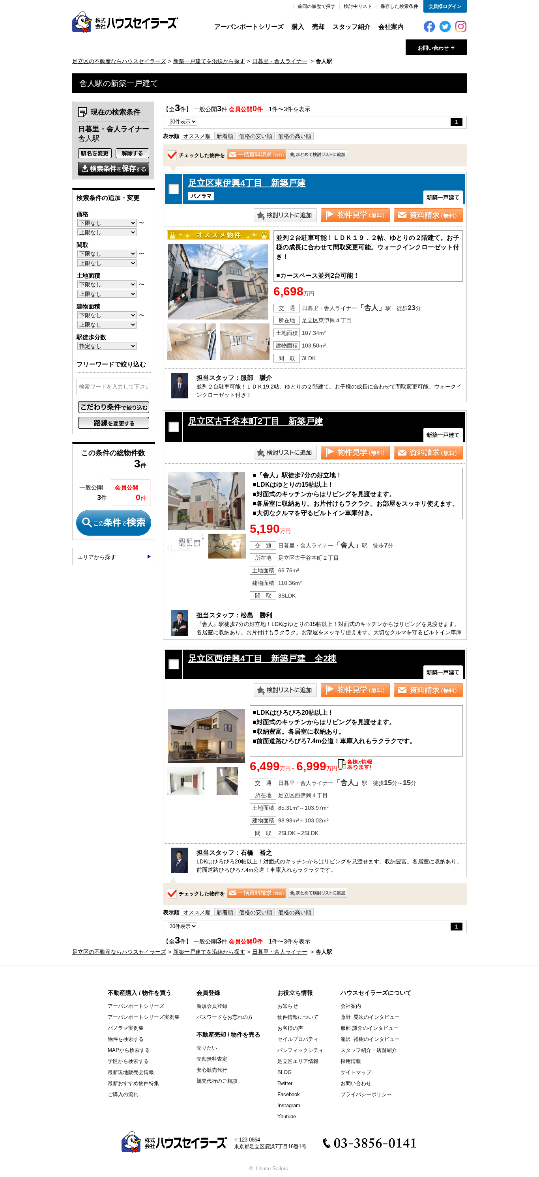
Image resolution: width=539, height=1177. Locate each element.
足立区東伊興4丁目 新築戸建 (247, 183)
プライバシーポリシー (366, 1094)
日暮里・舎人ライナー (279, 61)
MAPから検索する (129, 1050)
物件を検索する (126, 1039)
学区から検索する (128, 1061)
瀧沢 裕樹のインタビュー (370, 1039)
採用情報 (351, 1061)
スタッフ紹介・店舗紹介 (369, 1050)
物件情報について (297, 1017)
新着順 (225, 136)
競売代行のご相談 (217, 1081)
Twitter (284, 1083)
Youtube (286, 1116)
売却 (318, 26)
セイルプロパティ (297, 1039)
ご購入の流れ (123, 1094)
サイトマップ (356, 1072)
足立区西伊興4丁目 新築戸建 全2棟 (262, 658)
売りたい (207, 1048)
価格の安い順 (255, 136)
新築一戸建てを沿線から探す (209, 61)
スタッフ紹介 (352, 26)
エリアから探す (96, 557)
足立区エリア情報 (297, 1061)
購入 (298, 26)
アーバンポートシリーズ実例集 (144, 1017)
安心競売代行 (212, 1070)
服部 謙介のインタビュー (370, 1028)
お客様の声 (290, 1028)
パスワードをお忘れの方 (225, 1017)
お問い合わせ (356, 1083)
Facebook (288, 1094)
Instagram (288, 1105)
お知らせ (287, 1006)
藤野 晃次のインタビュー (370, 1017)
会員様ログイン (445, 6)
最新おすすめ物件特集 (133, 1083)
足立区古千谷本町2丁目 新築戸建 (255, 421)
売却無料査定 (212, 1059)
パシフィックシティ (300, 1050)
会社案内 (391, 26)
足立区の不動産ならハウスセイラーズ (119, 61)
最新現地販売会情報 (131, 1072)
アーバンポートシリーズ (249, 26)
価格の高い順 (294, 136)
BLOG (284, 1072)
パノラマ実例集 (126, 1028)
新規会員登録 (212, 1006)
